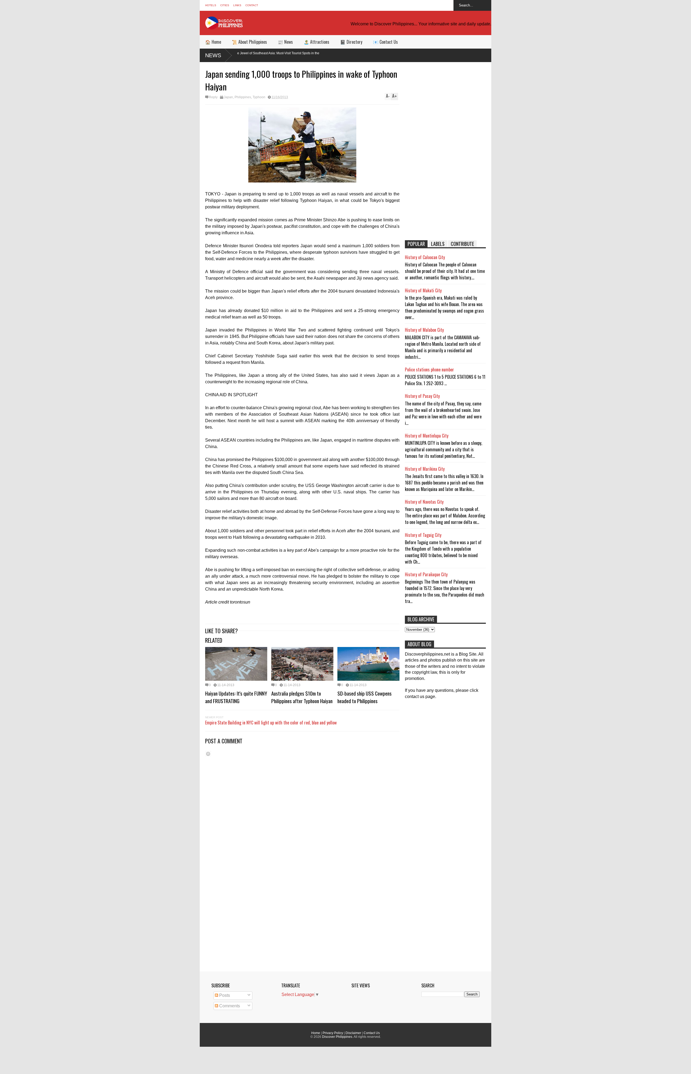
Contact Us (372, 1033)
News (213, 55)
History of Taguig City (423, 535)
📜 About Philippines (249, 42)
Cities (224, 5)
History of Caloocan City (425, 257)
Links (237, 5)
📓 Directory (351, 42)
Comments (229, 1006)
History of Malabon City (424, 330)
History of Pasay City (422, 396)
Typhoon (259, 97)
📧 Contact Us (385, 42)
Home (315, 1033)
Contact (251, 5)
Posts (224, 995)
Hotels (210, 5)
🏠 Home (213, 42)
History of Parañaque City (426, 574)
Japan (228, 97)
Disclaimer (353, 1033)
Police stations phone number (429, 369)
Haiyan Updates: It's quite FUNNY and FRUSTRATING (236, 696)
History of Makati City (423, 290)
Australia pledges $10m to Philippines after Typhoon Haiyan (302, 696)
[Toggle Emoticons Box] (208, 754)
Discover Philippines (337, 1037)
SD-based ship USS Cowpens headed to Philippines (364, 696)
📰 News (285, 42)
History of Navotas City (424, 502)
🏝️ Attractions (316, 42)
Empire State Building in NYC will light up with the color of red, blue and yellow (271, 722)
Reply (213, 97)
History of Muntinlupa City (426, 435)
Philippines (243, 97)
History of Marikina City (425, 469)
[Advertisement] (445, 151)
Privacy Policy (333, 1033)
